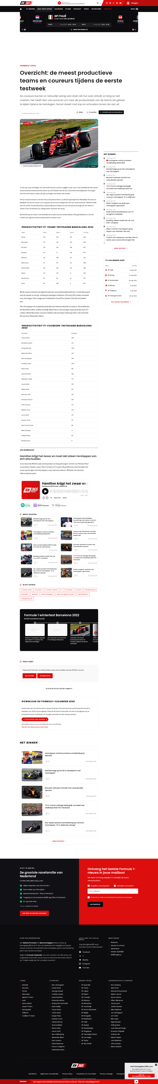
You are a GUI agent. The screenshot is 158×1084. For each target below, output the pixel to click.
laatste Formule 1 (30, 943)
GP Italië (84, 1022)
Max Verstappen (45, 9)
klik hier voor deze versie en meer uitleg (35, 727)
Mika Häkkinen (116, 1010)
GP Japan (84, 991)
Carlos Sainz (56, 1013)
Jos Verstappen (117, 1013)
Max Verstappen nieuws (65, 594)
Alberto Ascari (116, 994)
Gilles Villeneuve (117, 1000)
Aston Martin (50, 205)
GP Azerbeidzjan (87, 1028)
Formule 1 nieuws (52, 590)
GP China (84, 988)
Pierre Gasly (56, 1028)
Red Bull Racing (90, 590)
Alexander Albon (58, 1037)
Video (86, 9)
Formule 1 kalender (34, 955)
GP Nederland (86, 1019)
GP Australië (85, 985)
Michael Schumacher (119, 991)
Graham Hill (115, 1034)
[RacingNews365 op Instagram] (106, 3)
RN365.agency (116, 955)
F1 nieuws (69, 590)
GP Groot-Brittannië (88, 1010)
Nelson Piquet (116, 1037)
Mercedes (83, 199)
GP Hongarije (86, 1016)
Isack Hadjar (56, 1006)
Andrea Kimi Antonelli (60, 1003)
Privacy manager (106, 1074)
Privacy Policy (67, 1074)
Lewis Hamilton (83, 594)
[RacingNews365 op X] (113, 3)
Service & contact (118, 945)
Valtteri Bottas (57, 1022)
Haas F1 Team (27, 1006)
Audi (23, 1000)
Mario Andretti (116, 1047)
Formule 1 (38, 590)
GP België (84, 1013)
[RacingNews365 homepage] (21, 9)
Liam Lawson (56, 1040)
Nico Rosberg (116, 985)
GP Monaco (85, 1000)
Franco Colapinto (58, 1047)
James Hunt (115, 1003)
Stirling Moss (115, 1025)
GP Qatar (84, 1040)
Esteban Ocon (57, 1019)
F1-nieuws (30, 9)
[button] (37, 19)
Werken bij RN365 (117, 952)
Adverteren (115, 949)
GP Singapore (86, 1031)
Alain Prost (115, 988)
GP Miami (84, 994)
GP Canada (85, 997)
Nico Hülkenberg (58, 1034)
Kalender (58, 9)
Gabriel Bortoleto (58, 1050)
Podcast (77, 9)
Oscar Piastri (56, 1010)
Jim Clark (114, 1016)
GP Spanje (85, 1025)
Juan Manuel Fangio (118, 1028)
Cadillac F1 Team (28, 1016)
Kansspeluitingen (123, 1074)
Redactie (114, 942)
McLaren (35, 594)
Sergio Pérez (56, 1016)
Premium (107, 9)
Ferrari (78, 590)
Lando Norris (56, 988)
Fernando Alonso (58, 1000)
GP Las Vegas (86, 1037)
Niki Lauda (114, 1019)
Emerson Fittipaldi (117, 1031)
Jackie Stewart (116, 1006)
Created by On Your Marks (86, 1074)
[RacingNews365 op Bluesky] (117, 3)
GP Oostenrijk (86, 1006)
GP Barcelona (86, 1003)
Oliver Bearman (57, 1044)
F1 (61, 590)
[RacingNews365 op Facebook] (110, 3)
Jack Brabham (116, 1040)
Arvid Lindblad (57, 1025)
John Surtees (116, 1044)
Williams (25, 1013)
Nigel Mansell (115, 1022)
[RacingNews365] (26, 3)
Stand (68, 9)
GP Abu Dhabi (86, 1044)
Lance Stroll (56, 1031)
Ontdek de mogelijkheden (34, 913)
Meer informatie (80, 29)
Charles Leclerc (57, 994)
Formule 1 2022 (28, 65)
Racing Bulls (26, 1010)
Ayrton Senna (116, 997)
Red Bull (23, 202)
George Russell (26, 599)
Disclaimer (33, 1074)
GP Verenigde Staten (89, 1034)
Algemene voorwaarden (49, 1074)
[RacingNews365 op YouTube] (120, 3)
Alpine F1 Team (27, 997)
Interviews (96, 9)
